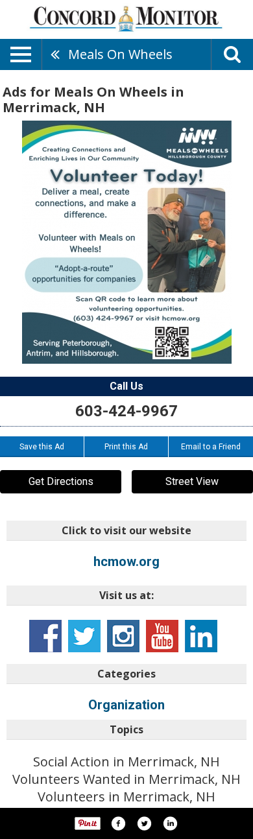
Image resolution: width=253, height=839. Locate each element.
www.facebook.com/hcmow (45, 636)
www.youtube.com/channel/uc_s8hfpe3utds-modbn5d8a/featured (162, 636)
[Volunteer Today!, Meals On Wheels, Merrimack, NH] (127, 242)
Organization (126, 705)
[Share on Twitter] (144, 823)
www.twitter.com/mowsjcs (84, 636)
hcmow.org (126, 561)
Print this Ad (126, 446)
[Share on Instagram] (170, 823)
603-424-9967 (126, 411)
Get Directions (61, 481)
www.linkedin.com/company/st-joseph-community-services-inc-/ (201, 636)
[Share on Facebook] (118, 823)
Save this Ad (41, 446)
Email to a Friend (211, 446)
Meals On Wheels (120, 54)
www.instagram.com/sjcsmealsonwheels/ (123, 636)
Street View (192, 481)
